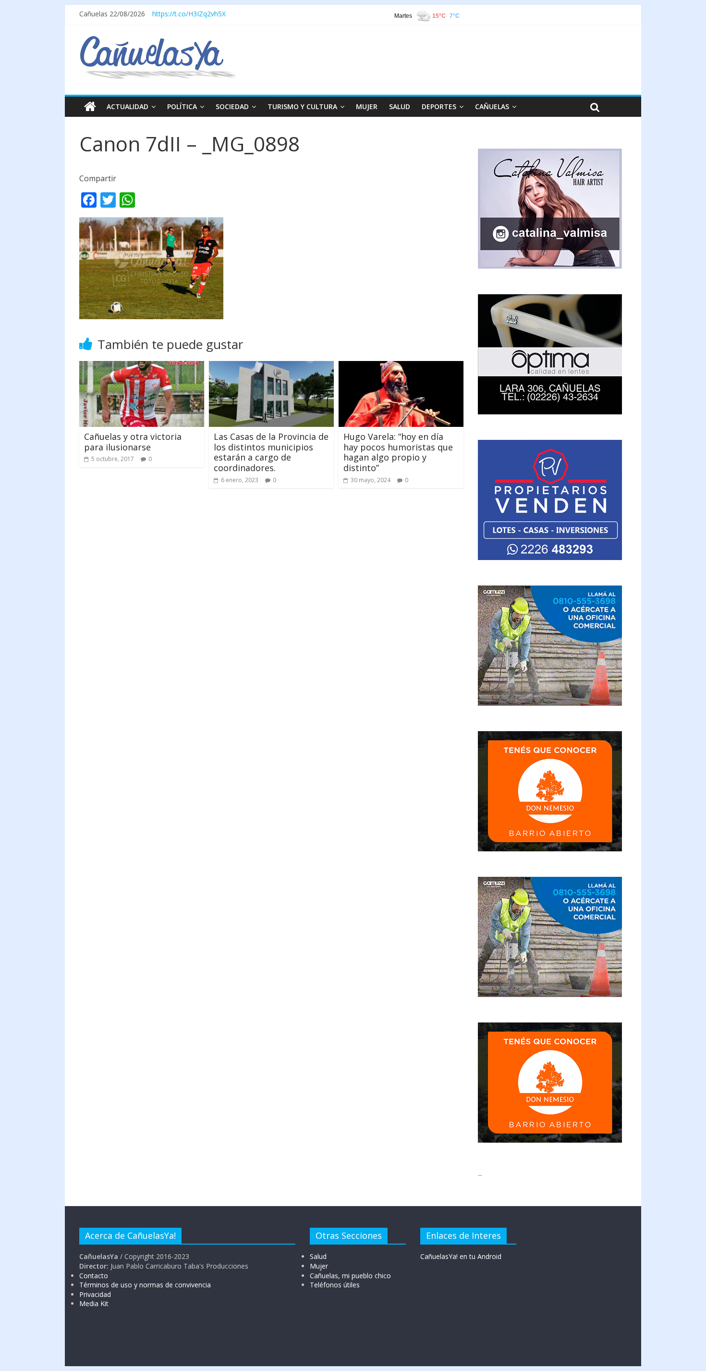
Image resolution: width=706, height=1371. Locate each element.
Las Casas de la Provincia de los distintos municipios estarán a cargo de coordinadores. (271, 452)
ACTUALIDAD (127, 106)
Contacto (93, 1275)
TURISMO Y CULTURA (302, 106)
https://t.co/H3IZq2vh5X (189, 13)
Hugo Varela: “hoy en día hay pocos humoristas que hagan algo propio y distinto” (398, 452)
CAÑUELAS (492, 106)
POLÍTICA (182, 106)
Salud (318, 1256)
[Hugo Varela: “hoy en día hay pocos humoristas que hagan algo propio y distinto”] (401, 366)
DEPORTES (439, 106)
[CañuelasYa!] (157, 40)
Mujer (319, 1266)
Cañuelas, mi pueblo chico (350, 1275)
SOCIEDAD (232, 106)
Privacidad (95, 1294)
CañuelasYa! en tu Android (460, 1256)
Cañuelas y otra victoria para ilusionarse (133, 442)
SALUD (399, 106)
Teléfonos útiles (335, 1284)
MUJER (366, 106)
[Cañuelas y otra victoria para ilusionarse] (141, 366)
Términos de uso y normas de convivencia (145, 1284)
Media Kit (94, 1303)
